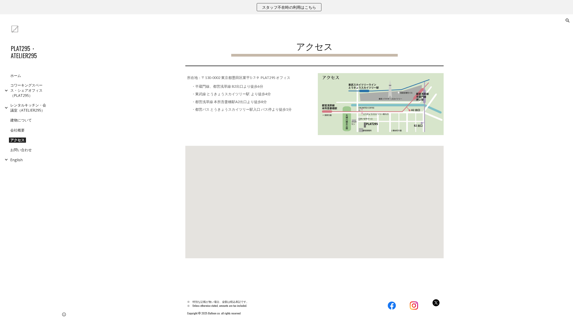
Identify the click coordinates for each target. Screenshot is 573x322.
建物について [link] (21, 120)
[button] (567, 20)
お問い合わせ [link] (21, 149)
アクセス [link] (17, 140)
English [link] (16, 159)
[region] (286, 7)
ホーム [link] (15, 75)
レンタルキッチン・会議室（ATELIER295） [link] (28, 108)
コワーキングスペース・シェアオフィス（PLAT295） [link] (26, 90)
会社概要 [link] (17, 130)
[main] (314, 45)
